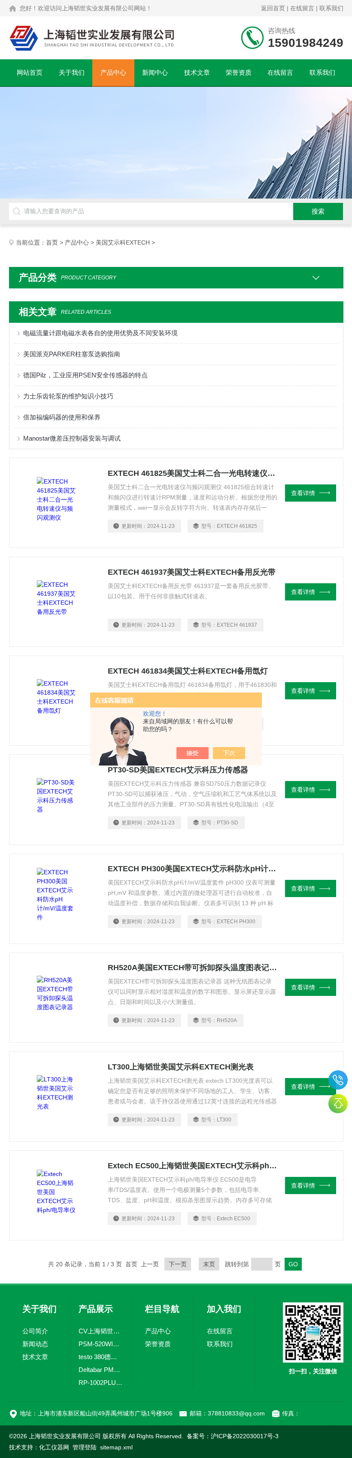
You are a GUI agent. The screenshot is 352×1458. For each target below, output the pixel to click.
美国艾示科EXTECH (123, 242)
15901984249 (338, 1080)
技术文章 (197, 72)
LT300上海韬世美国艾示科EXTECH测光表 (181, 1067)
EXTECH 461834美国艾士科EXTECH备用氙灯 (188, 671)
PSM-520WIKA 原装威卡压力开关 (101, 1344)
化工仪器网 (54, 1447)
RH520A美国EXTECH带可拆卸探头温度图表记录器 (192, 967)
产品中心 (113, 72)
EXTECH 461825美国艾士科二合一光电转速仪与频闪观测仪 (192, 473)
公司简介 (35, 1331)
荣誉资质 (239, 72)
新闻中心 (155, 72)
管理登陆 (85, 1447)
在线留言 (302, 8)
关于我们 (72, 72)
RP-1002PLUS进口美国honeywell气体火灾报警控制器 (101, 1382)
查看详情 (303, 493)
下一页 (178, 1264)
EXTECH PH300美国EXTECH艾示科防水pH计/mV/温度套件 (192, 868)
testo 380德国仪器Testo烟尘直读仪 (101, 1356)
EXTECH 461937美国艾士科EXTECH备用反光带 (192, 572)
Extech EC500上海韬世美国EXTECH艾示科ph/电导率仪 (192, 1165)
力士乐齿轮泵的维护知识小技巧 (68, 396)
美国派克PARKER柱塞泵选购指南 (71, 354)
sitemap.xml (116, 1447)
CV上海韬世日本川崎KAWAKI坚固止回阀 (101, 1331)
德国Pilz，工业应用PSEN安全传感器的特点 (85, 375)
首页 (52, 242)
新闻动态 (35, 1344)
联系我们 (331, 8)
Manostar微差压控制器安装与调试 (72, 438)
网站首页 (29, 72)
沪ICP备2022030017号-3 (245, 1436)
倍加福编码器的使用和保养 (61, 417)
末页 (209, 1264)
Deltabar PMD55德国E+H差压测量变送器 (101, 1369)
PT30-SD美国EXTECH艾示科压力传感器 (178, 770)
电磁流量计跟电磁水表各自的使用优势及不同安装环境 (100, 333)
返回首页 (273, 8)
